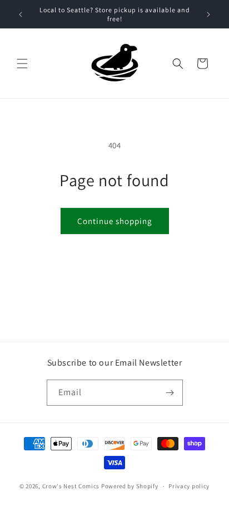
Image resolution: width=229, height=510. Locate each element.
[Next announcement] (208, 14)
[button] (22, 63)
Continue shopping (114, 221)
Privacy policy (189, 486)
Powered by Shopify (129, 486)
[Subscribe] (170, 393)
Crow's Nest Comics (71, 486)
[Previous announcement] (20, 14)
